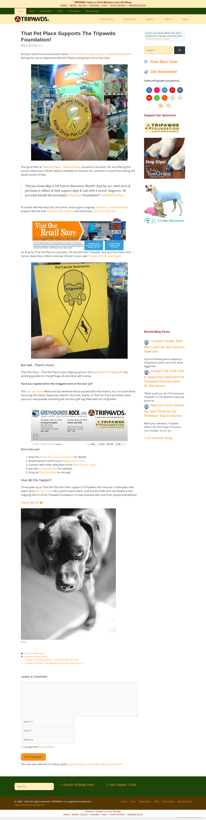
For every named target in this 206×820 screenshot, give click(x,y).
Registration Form (74, 461)
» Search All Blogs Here (77, 784)
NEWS (73, 5)
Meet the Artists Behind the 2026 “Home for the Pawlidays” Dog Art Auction (164, 410)
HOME (63, 5)
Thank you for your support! (157, 38)
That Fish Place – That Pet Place (61, 167)
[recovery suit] (164, 223)
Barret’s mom (43, 491)
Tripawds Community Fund (111, 207)
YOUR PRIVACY (118, 5)
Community (106, 19)
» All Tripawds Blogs (158, 438)
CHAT (104, 5)
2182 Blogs (125, 2)
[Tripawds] (32, 19)
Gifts (60, 11)
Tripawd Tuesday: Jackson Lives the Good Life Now (51, 659)
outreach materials (104, 211)
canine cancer (32, 656)
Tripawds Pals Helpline (60, 211)
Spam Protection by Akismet (29, 804)
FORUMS (94, 5)
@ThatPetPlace (114, 195)
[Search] (179, 50)
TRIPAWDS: (80, 2)
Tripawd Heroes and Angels (104, 256)
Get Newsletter (163, 71)
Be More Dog (92, 11)
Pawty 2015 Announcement (56, 457)
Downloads (45, 11)
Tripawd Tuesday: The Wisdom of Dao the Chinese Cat (53, 663)
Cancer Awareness (34, 653)
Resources (130, 19)
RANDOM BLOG (137, 5)
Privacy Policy (46, 747)
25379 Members (105, 2)
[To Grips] (164, 177)
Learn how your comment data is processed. (96, 764)
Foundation (74, 11)
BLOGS (82, 5)
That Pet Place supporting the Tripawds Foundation (100, 54)
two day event (35, 391)
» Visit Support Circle (121, 784)
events (44, 656)
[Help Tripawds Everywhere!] (162, 132)
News (20, 11)
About (168, 19)
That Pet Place (47, 472)
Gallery (150, 19)
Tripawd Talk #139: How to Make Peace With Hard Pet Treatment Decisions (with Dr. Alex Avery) (164, 378)
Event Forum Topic (84, 464)
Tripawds (117, 811)
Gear (31, 11)
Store (185, 19)
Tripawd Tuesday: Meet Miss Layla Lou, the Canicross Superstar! (164, 346)
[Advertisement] (164, 277)
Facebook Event (47, 468)
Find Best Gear (164, 62)
